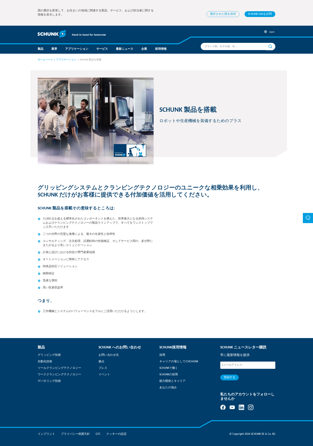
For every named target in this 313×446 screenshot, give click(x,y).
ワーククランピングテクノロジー (59, 374)
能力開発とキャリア (172, 381)
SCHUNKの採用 (168, 374)
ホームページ (45, 59)
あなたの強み (168, 387)
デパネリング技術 (49, 381)
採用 (162, 355)
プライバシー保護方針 (75, 434)
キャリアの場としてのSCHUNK (178, 361)
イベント (104, 374)
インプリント (46, 434)
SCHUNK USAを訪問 (260, 14)
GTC (98, 434)
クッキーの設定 (116, 434)
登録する (229, 377)
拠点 (101, 361)
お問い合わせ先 (109, 355)
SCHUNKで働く (168, 368)
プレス (103, 368)
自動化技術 (45, 361)
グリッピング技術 (49, 355)
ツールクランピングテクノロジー (59, 368)
